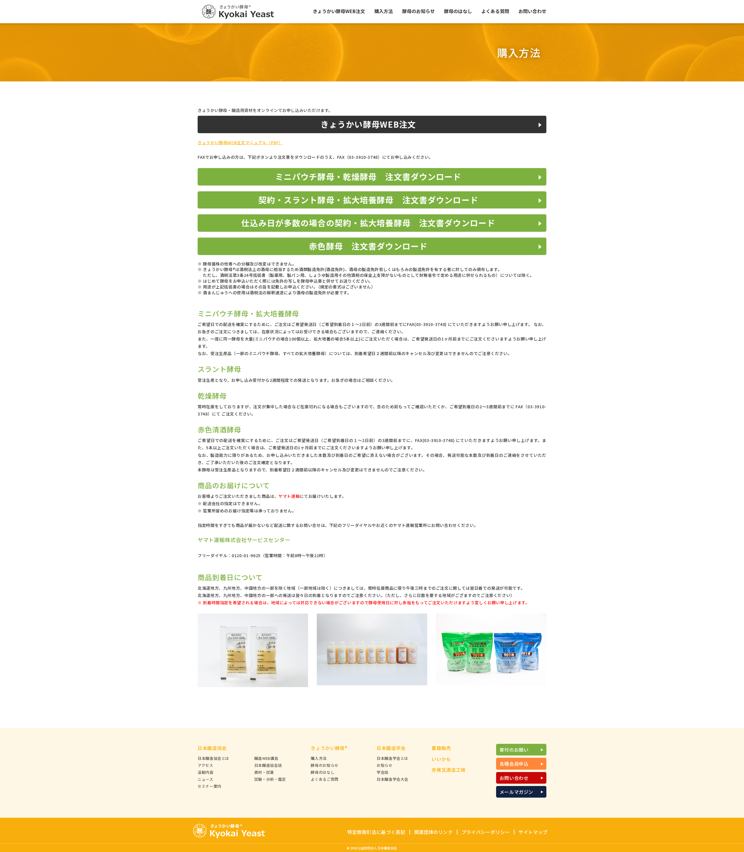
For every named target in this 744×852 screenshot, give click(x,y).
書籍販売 (441, 747)
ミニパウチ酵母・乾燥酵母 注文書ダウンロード (368, 176)
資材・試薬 (264, 772)
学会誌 (383, 772)
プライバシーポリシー (486, 832)
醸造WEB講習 (266, 758)
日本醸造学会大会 (392, 779)
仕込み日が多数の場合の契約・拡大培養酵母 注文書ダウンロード (368, 223)
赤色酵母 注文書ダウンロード (368, 246)
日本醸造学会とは (392, 758)
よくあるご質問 (324, 779)
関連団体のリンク (433, 832)
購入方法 (319, 758)
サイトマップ (533, 832)
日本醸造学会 (391, 747)
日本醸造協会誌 (268, 765)
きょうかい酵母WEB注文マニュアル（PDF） (240, 142)
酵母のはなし (323, 772)
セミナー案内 (209, 786)
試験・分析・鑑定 (270, 779)
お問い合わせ (514, 777)
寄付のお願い (514, 749)
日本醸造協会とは (213, 758)
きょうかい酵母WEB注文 (368, 124)
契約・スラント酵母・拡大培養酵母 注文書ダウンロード (368, 200)
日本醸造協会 (212, 747)
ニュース (205, 779)
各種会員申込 (514, 763)
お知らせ (385, 765)
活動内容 (206, 772)
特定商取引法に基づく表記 (376, 832)
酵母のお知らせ (324, 765)
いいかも (441, 758)
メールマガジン (516, 791)
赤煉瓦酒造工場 (448, 769)
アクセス (205, 765)
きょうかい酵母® (329, 747)
